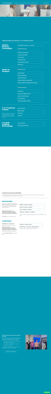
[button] (47, 392)
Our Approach (32, 2)
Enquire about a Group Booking (11, 351)
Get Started (24, 2)
